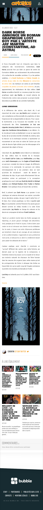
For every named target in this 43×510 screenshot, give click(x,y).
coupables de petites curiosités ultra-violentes (18, 86)
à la (16, 78)
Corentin (11, 351)
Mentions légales (21, 495)
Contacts (8, 495)
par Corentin (24, 55)
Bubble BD (34, 495)
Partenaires (15, 492)
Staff (5, 492)
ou (30, 78)
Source (4, 283)
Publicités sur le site (31, 492)
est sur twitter (20, 351)
